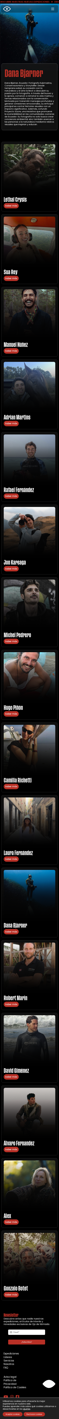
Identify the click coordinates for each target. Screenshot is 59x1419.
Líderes (8, 1357)
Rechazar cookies (34, 1414)
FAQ (6, 1367)
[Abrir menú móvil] (52, 9)
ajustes (26, 1409)
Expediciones (11, 1353)
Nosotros (9, 1364)
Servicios (9, 1360)
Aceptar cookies (13, 1414)
